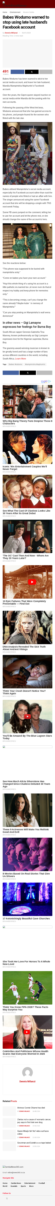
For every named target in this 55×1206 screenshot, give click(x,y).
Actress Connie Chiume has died (31, 1108)
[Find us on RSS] (17, 1198)
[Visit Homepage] (15, 4)
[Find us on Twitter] (7, 1198)
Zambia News (16, 1183)
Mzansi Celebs (28, 12)
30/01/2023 (26, 33)
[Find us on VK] (14, 1198)
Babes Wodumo (15, 364)
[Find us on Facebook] (3, 1198)
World (5, 1186)
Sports (23, 1186)
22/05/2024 (36, 1137)
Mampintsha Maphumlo (35, 364)
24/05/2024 (36, 1126)
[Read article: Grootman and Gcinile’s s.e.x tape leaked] (9, 1146)
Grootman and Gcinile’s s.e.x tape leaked (34, 1143)
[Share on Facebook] (17, 72)
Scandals (14, 1186)
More (31, 1186)
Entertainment (15, 12)
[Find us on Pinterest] (10, 1198)
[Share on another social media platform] (45, 72)
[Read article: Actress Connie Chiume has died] (9, 1111)
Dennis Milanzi (11, 33)
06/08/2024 (36, 1111)
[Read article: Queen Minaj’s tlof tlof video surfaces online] (9, 1134)
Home (5, 12)
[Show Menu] (46, 4)
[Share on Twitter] (32, 72)
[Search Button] (51, 4)
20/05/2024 (36, 1146)
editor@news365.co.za (16, 1173)
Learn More (20, 359)
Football (42, 1183)
